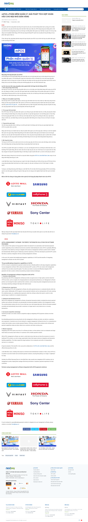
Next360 (36, 467)
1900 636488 (11, 477)
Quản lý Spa (53, 469)
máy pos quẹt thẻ (9, 455)
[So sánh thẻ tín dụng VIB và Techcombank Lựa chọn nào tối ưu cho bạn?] (66, 52)
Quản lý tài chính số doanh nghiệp (39, 475)
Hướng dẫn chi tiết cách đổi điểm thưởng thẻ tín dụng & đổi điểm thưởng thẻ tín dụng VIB (79, 37)
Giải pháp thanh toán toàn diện (56, 481)
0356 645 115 (69, 515)
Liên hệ (69, 471)
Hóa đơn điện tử (36, 469)
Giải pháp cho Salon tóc (37, 481)
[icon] (5, 9)
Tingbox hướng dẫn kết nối (77, 20)
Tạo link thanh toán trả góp (56, 483)
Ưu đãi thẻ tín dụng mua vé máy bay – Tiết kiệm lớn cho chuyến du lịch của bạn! (79, 29)
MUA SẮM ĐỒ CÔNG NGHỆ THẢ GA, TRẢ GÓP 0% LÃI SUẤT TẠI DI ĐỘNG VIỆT (10, 449)
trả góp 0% (14, 104)
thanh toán (22, 455)
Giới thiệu (71, 467)
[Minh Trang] (2, 22)
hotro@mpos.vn (15, 233)
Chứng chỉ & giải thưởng (11, 480)
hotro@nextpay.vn (20, 477)
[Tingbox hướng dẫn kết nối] (66, 20)
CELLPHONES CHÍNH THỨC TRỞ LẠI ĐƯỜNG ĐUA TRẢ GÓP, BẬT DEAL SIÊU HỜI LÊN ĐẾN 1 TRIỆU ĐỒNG (28, 449)
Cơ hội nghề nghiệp (71, 473)
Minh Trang (6, 21)
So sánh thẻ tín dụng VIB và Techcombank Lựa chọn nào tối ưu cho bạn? (78, 53)
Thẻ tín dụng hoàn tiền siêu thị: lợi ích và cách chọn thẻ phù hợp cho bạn (79, 45)
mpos (16, 455)
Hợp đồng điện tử (36, 471)
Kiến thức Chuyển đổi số (78, 26)
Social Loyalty (53, 475)
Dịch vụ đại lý (35, 477)
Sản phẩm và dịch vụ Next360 (9, 19)
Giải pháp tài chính (55, 477)
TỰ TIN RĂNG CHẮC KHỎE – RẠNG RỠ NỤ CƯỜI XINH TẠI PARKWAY (47, 448)
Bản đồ (8, 509)
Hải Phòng (47, 507)
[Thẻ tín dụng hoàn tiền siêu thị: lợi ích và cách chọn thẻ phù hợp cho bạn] (66, 44)
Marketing (53, 471)
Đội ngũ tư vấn (71, 469)
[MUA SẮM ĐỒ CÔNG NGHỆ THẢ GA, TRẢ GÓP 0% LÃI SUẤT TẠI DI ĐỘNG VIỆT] (10, 441)
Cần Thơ (66, 507)
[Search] (82, 9)
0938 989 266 (30, 512)
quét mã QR (8, 104)
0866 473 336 (50, 516)
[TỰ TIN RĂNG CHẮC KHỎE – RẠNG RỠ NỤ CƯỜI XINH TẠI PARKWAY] (47, 441)
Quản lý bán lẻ (36, 479)
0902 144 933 (11, 512)
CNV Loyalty (53, 473)
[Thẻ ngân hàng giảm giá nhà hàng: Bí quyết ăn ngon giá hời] (66, 60)
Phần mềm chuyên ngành (56, 467)
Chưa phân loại (76, 18)
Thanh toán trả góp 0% (55, 479)
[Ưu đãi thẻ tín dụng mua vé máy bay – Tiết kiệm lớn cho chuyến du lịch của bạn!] (66, 28)
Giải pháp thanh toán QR (55, 485)
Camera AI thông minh (37, 473)
